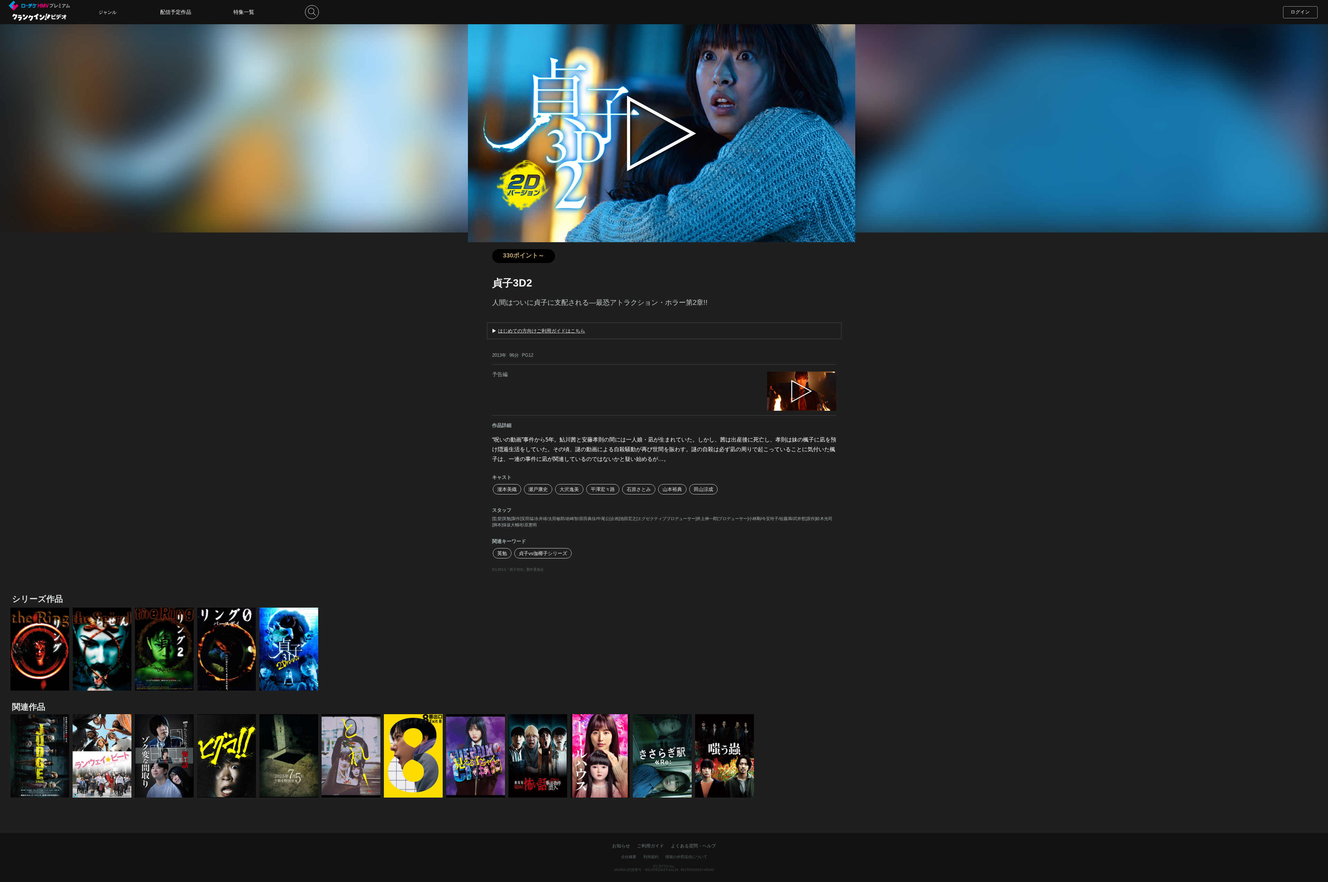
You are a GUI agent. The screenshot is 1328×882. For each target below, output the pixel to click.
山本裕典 (672, 489)
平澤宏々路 (603, 489)
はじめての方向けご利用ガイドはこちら (541, 331)
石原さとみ (639, 489)
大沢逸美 (569, 489)
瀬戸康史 (538, 489)
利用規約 (650, 857)
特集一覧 (243, 12)
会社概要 (628, 857)
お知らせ (621, 845)
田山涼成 (703, 489)
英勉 (502, 553)
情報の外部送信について (686, 857)
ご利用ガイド (650, 845)
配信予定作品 (175, 12)
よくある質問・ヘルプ (693, 845)
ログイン (1300, 12)
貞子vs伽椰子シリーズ (543, 553)
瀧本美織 (507, 489)
